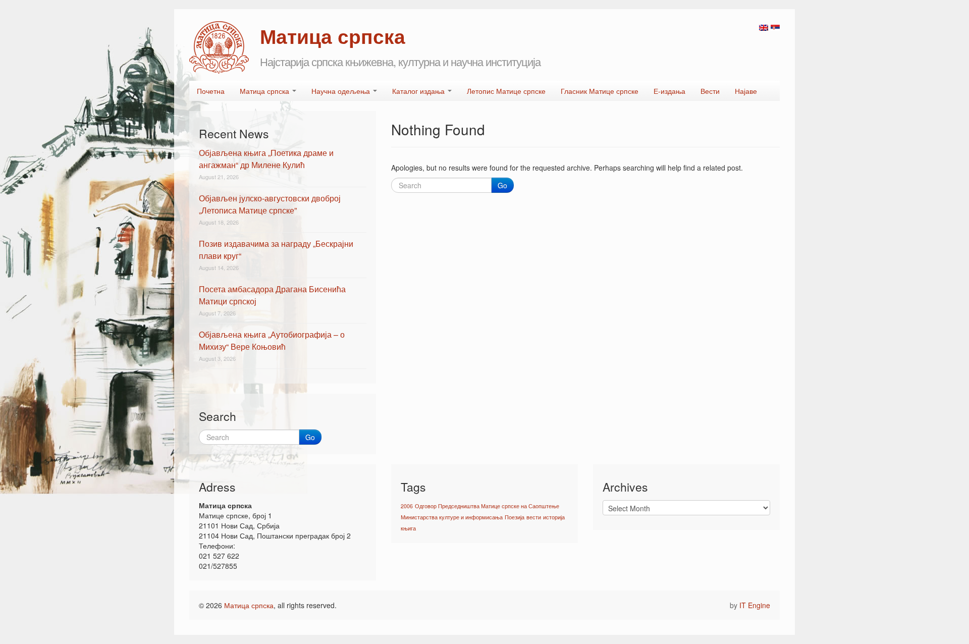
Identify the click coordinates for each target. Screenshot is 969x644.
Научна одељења (341, 91)
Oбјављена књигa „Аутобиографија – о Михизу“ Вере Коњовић (272, 340)
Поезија (514, 517)
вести (533, 517)
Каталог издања (419, 91)
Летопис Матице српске (506, 91)
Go (502, 185)
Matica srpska (219, 47)
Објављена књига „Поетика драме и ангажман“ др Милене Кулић (266, 159)
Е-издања (669, 91)
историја (554, 517)
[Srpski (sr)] (775, 27)
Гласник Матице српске (599, 91)
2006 (407, 506)
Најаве (746, 91)
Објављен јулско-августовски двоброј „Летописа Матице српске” (270, 204)
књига (408, 528)
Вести (710, 91)
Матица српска (265, 91)
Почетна (211, 91)
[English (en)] (763, 27)
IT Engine (754, 605)
